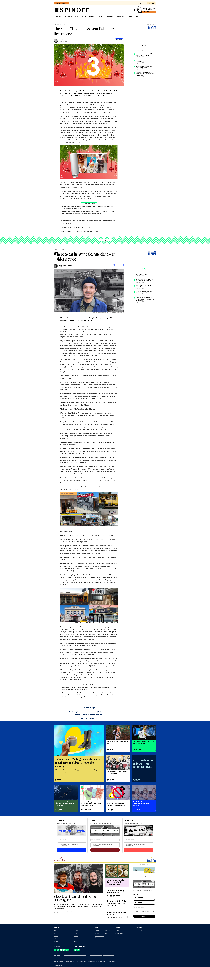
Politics (58, 16)
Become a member (133, 16)
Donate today (146, 11)
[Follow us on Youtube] (61, 951)
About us (97, 933)
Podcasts (110, 16)
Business (76, 941)
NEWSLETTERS (144, 864)
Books (84, 16)
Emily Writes (62, 39)
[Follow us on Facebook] (55, 951)
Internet (56, 936)
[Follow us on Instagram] (64, 951)
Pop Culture (68, 16)
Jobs (106, 933)
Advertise (107, 930)
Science (56, 941)
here (96, 231)
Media (75, 938)
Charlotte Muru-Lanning (65, 265)
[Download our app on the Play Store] (78, 951)
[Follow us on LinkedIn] (67, 951)
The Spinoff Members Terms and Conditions (75, 955)
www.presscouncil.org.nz (72, 961)
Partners (56, 938)
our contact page (121, 960)
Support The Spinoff (62, 3)
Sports (76, 936)
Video (55, 930)
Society (76, 930)
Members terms (119, 933)
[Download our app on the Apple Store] (75, 951)
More (100, 16)
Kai (55, 24)
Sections (91, 16)
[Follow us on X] (58, 951)
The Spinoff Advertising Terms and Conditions (102, 955)
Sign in (152, 3)
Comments (119, 265)
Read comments (89, 718)
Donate (117, 930)
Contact (97, 930)
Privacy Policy (57, 955)
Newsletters (120, 16)
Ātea (76, 16)
